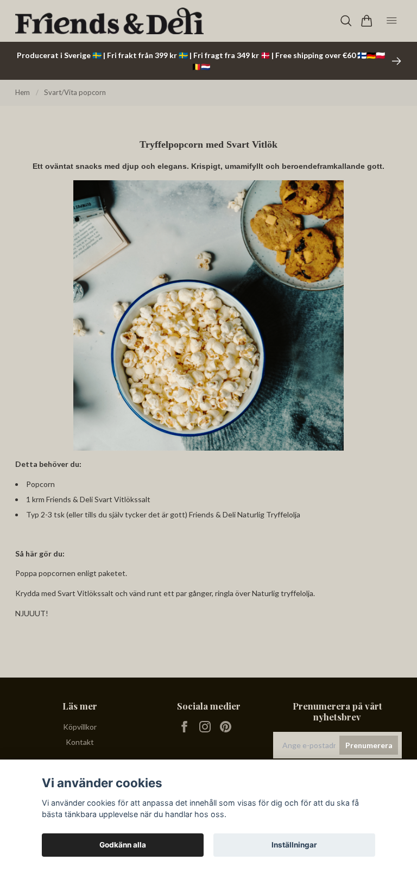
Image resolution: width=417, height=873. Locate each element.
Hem (22, 92)
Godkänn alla (122, 844)
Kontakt (80, 742)
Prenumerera (369, 745)
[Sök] (346, 21)
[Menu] (391, 21)
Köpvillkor (80, 726)
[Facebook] (184, 726)
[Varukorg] (366, 21)
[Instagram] (205, 726)
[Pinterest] (225, 726)
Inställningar (294, 844)
